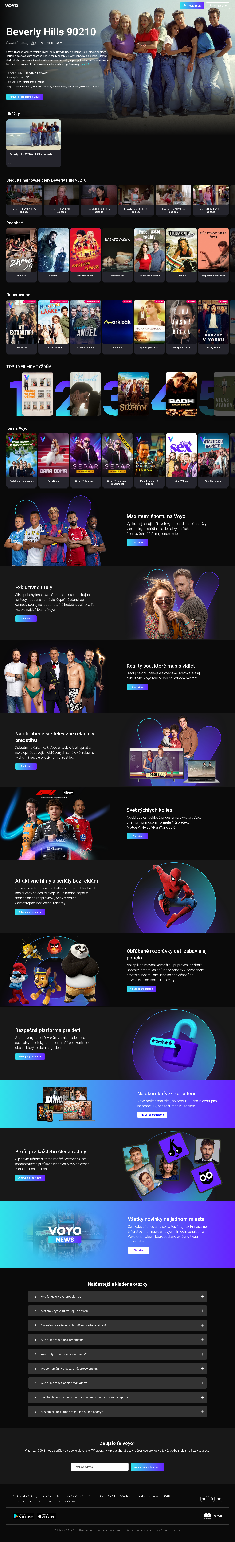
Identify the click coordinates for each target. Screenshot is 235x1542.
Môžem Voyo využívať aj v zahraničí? (63, 1311)
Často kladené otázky (25, 1496)
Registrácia (194, 5)
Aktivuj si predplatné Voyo (25, 96)
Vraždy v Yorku (213, 347)
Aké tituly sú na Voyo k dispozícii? (61, 1354)
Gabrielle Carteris (90, 86)
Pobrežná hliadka (85, 275)
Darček (112, 1496)
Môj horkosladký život (213, 275)
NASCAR (148, 827)
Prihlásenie (220, 5)
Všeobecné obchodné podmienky (139, 1496)
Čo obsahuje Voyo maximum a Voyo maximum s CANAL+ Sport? (81, 1397)
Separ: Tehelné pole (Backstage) (117, 482)
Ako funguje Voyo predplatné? (58, 1296)
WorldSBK (167, 827)
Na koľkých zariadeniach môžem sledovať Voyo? (70, 1325)
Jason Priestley (22, 86)
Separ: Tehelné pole (85, 481)
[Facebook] (203, 1499)
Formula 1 (166, 822)
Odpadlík (181, 275)
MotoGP (133, 827)
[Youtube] (219, 1499)
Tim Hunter (23, 81)
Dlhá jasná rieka (181, 347)
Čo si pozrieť (96, 1496)
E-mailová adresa (83, 1466)
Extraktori (22, 347)
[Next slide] (229, 202)
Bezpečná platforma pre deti (47, 1030)
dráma (24, 43)
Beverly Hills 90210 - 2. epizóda (99, 210)
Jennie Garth (59, 86)
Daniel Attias (37, 81)
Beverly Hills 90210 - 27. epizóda (24, 210)
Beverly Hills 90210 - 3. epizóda (136, 210)
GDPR (166, 1496)
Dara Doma (53, 481)
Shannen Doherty (42, 86)
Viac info (86, 64)
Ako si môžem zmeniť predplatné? (61, 1383)
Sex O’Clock (181, 481)
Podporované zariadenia (70, 1496)
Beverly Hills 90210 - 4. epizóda (173, 210)
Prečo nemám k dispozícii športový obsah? (66, 1368)
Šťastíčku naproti (213, 481)
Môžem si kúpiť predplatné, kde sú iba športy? (69, 1412)
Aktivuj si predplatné (30, 912)
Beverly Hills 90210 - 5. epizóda (211, 210)
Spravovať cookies (67, 1501)
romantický (12, 43)
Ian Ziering (73, 86)
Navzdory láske (53, 347)
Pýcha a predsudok (149, 347)
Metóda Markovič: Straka (149, 482)
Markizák (117, 347)
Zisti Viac (137, 542)
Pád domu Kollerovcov (22, 481)
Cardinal (53, 275)
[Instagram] (211, 1499)
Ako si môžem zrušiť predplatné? (60, 1339)
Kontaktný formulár (23, 1501)
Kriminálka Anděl (85, 347)
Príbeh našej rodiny (149, 275)
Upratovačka (117, 275)
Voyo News (45, 1501)
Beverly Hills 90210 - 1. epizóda (61, 210)
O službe (47, 1496)
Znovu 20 (21, 275)
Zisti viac (26, 618)
